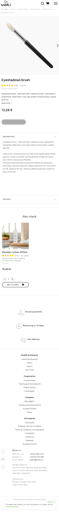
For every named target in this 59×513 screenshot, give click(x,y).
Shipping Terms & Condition (29, 426)
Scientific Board (29, 409)
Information (29, 418)
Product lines (35, 9)
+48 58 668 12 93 (37, 454)
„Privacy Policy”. (12, 507)
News (29, 412)
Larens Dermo (48, 9)
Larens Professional (30, 359)
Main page (4, 9)
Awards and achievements (29, 405)
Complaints (29, 433)
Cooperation (29, 376)
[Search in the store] (43, 3)
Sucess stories (29, 380)
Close (51, 502)
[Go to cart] (48, 3)
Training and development (29, 384)
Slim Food (29, 370)
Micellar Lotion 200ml (14, 252)
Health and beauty (29, 355)
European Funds (29, 444)
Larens (29, 363)
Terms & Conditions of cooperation (29, 430)
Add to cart (13, 285)
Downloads (29, 423)
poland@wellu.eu (36, 460)
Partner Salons (30, 387)
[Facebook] (3, 451)
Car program (29, 391)
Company (29, 397)
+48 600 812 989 (37, 457)
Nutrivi (29, 366)
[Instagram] (3, 467)
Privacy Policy (40, 499)
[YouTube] (3, 459)
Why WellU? (29, 401)
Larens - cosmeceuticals (19, 9)
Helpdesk (29, 440)
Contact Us (29, 437)
